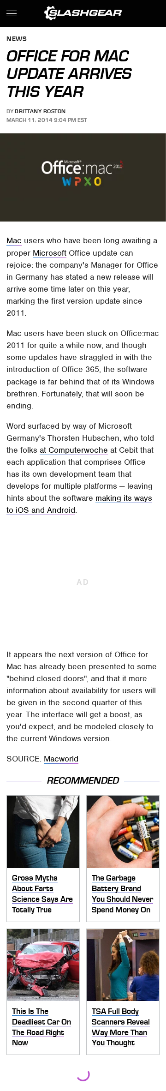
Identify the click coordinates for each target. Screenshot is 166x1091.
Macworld (61, 759)
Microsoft (49, 253)
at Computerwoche (74, 450)
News (16, 39)
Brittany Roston (40, 111)
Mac (14, 240)
